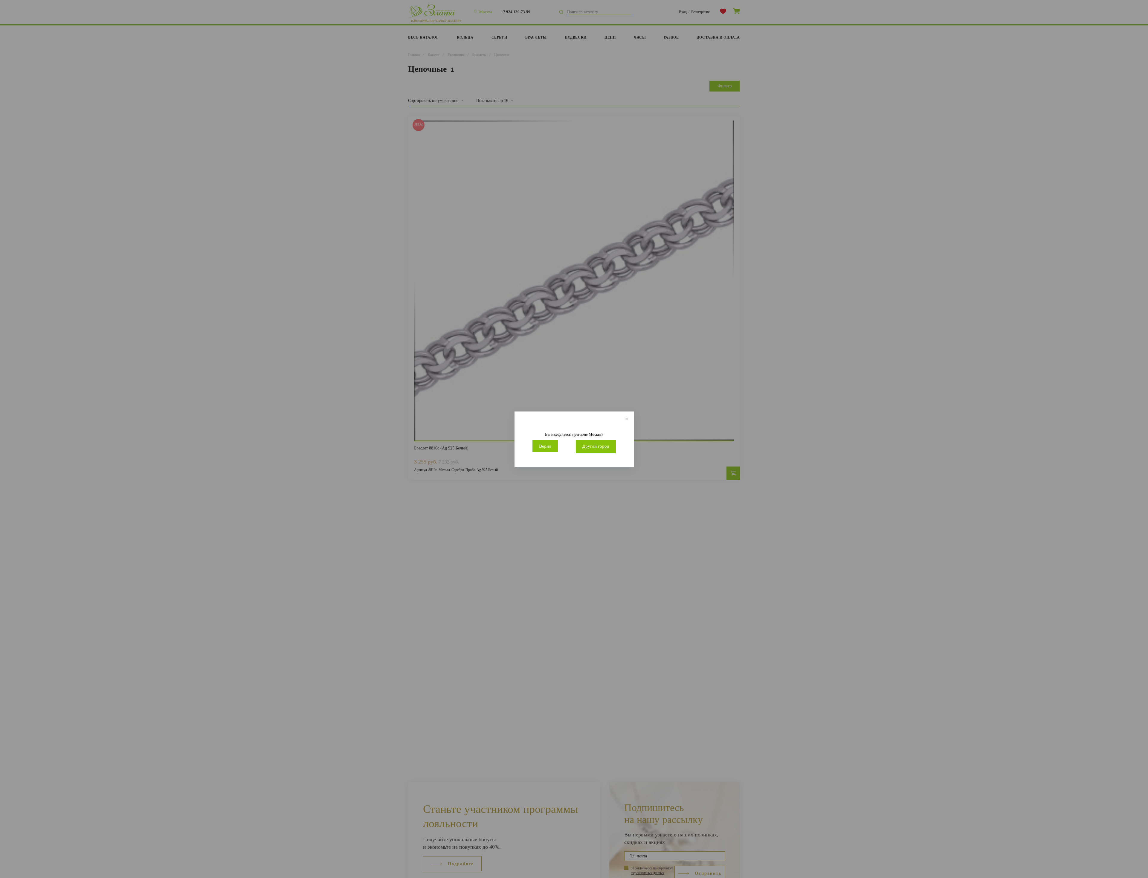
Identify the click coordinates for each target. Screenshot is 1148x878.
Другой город (595, 446)
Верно (545, 446)
